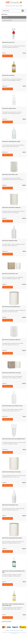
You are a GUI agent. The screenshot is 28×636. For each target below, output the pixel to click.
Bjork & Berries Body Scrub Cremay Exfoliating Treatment (13, 438)
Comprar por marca (9, 5)
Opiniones (11, 630)
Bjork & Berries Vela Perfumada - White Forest (11, 339)
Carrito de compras (18, 5)
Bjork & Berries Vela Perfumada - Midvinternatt (11, 207)
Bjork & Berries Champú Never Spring (9, 240)
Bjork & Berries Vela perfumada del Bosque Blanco (12, 537)
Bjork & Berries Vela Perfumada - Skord (10, 174)
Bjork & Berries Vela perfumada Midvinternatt (11, 306)
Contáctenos (7, 630)
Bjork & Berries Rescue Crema (8, 42)
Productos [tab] (5, 17)
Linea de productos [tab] (7, 20)
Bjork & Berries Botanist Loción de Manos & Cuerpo (12, 405)
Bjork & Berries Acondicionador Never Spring (11, 141)
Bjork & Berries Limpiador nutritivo (9, 108)
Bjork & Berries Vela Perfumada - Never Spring (11, 372)
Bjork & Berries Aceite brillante (8, 75)
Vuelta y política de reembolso (18, 630)
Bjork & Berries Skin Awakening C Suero (10, 504)
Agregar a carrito (7, 55)
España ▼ (16, 633)
